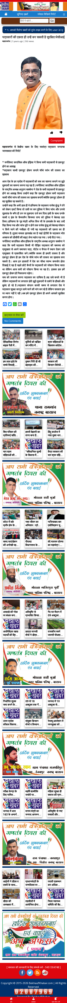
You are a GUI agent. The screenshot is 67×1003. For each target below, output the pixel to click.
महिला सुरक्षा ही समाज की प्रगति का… (55, 794)
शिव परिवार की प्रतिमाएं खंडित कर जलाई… (10, 435)
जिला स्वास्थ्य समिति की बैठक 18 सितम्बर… (55, 904)
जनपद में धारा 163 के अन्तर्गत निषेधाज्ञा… (10, 814)
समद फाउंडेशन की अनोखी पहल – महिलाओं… (10, 545)
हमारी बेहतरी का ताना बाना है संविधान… (32, 435)
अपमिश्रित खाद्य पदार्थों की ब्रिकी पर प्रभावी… (10, 635)
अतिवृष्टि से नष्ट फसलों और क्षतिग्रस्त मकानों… (55, 816)
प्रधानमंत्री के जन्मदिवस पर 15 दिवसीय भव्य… (33, 885)
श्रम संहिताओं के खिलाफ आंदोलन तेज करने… (55, 345)
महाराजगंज (6, 41)
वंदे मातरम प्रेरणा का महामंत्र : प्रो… (55, 545)
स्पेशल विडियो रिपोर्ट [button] (47, 14)
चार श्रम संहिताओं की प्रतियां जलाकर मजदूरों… (10, 457)
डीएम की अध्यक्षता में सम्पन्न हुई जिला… (8, 906)
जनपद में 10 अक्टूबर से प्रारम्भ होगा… (54, 704)
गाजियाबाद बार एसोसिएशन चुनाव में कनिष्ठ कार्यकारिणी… (56, 527)
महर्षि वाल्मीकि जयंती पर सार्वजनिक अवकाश (31, 796)
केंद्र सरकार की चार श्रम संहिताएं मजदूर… (56, 455)
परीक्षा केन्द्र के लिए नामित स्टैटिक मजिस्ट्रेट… (10, 796)
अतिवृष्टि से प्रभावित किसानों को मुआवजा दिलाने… (33, 617)
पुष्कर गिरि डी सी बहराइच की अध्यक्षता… (33, 365)
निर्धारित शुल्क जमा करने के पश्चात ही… (9, 704)
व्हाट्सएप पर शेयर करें (14, 315)
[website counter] (33, 991)
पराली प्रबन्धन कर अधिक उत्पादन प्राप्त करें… (54, 886)
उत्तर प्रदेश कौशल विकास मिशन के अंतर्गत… (9, 726)
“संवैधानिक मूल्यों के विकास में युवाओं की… (33, 455)
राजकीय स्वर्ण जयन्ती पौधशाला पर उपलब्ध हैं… (55, 635)
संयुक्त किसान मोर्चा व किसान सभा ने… (32, 724)
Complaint (57, 140)
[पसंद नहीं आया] (61, 132)
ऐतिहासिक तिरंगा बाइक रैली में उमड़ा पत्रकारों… (11, 347)
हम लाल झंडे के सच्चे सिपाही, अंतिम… (10, 365)
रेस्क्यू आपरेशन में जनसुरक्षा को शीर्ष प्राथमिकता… (56, 724)
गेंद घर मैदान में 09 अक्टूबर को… (55, 615)
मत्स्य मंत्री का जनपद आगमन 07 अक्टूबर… (32, 814)
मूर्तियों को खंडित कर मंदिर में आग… (33, 345)
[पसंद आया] (51, 132)
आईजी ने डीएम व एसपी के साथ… (11, 883)
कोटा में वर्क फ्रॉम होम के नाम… (9, 525)
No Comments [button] (12, 321)
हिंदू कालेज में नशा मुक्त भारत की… (55, 435)
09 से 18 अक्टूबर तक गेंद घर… (32, 704)
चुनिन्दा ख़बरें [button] (22, 14)
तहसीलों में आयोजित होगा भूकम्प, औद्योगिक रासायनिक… (33, 906)
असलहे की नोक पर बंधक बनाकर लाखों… (10, 615)
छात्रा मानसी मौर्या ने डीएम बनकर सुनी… (31, 635)
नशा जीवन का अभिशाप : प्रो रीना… (31, 525)
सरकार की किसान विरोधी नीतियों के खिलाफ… (54, 367)
